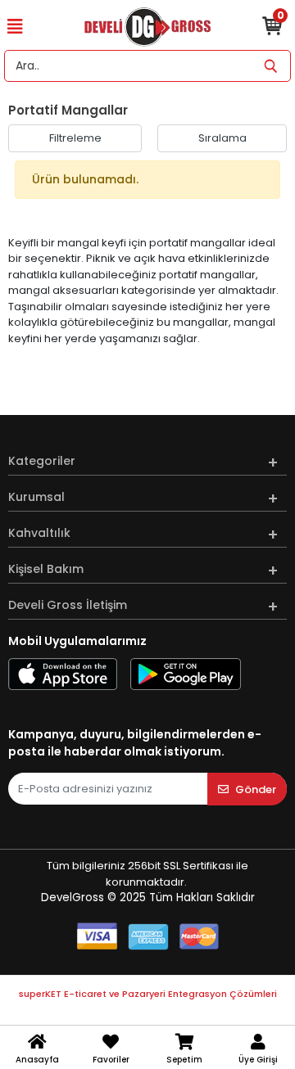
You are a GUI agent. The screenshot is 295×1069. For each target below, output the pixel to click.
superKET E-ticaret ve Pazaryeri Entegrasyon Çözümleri (148, 993)
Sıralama (222, 138)
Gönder (255, 789)
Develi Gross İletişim (67, 605)
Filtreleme (75, 138)
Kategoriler (41, 461)
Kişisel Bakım (46, 569)
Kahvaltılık (39, 533)
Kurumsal (36, 497)
